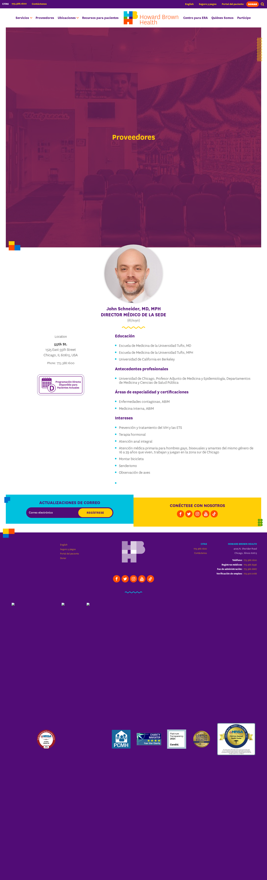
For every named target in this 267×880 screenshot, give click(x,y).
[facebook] (180, 514)
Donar (252, 4)
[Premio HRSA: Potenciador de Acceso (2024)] (46, 739)
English (189, 4)
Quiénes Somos (222, 18)
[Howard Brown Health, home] (151, 17)
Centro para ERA (195, 18)
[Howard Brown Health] (133, 552)
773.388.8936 (250, 564)
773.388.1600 (200, 548)
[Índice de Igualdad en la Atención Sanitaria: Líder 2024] (201, 739)
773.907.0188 (250, 573)
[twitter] (189, 514)
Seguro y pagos (208, 4)
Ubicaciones (67, 18)
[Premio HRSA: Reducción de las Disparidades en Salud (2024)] (71, 739)
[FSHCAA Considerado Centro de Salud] (236, 739)
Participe (244, 18)
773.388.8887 (250, 569)
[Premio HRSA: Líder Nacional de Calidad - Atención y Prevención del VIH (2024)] (21, 739)
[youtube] (205, 514)
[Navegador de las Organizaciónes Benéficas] (149, 739)
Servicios (22, 18)
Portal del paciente (233, 4)
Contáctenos (39, 3)
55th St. (60, 344)
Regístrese (95, 513)
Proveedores (45, 18)
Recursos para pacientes (100, 18)
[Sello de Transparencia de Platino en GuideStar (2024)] (176, 739)
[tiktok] (214, 514)
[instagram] (197, 514)
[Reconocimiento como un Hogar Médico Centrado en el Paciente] (121, 739)
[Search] (262, 4)
